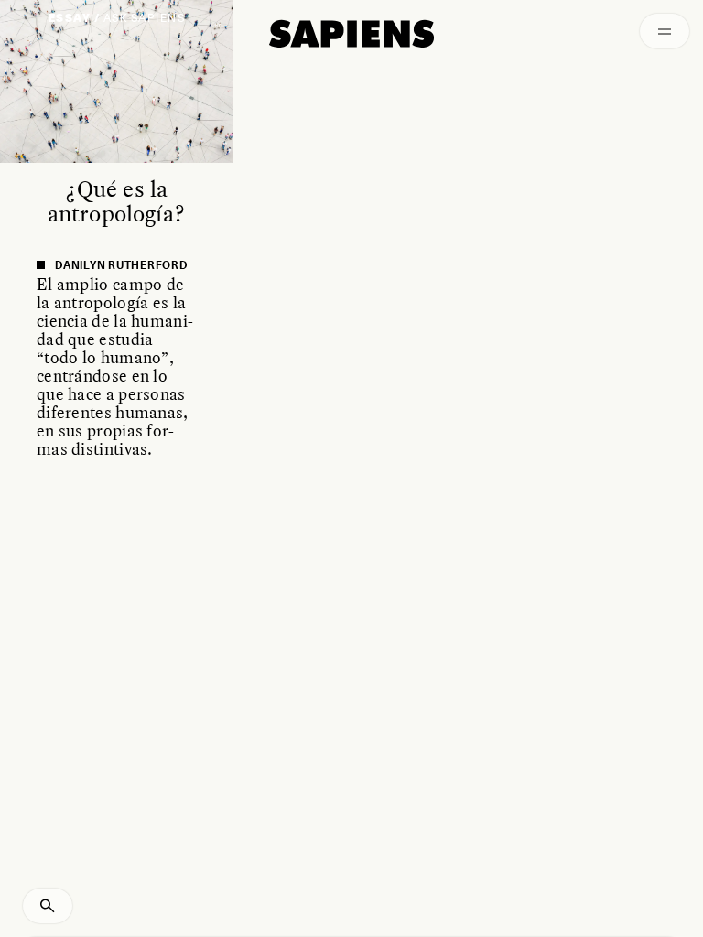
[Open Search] (47, 906)
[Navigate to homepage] (351, 33)
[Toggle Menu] (664, 31)
